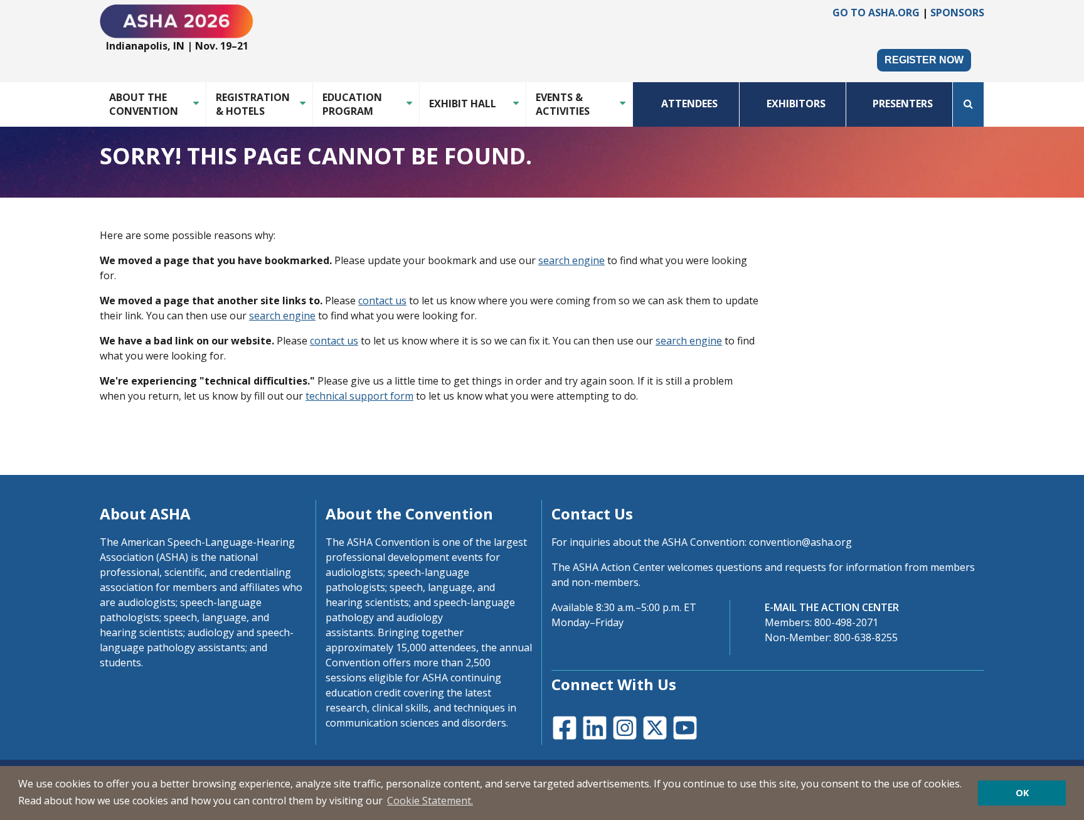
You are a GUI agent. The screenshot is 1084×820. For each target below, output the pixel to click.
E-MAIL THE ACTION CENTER (832, 607)
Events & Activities (563, 104)
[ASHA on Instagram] (623, 726)
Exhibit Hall (462, 103)
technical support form (359, 396)
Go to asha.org (876, 12)
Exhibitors (796, 103)
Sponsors (957, 12)
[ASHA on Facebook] (563, 726)
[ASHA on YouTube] (684, 726)
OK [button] (1022, 793)
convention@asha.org (800, 542)
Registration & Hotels (253, 104)
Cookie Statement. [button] (430, 800)
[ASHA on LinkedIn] (593, 726)
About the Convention (143, 104)
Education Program (352, 104)
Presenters (903, 103)
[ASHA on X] (654, 726)
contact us (382, 300)
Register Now (924, 60)
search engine (571, 260)
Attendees (689, 103)
